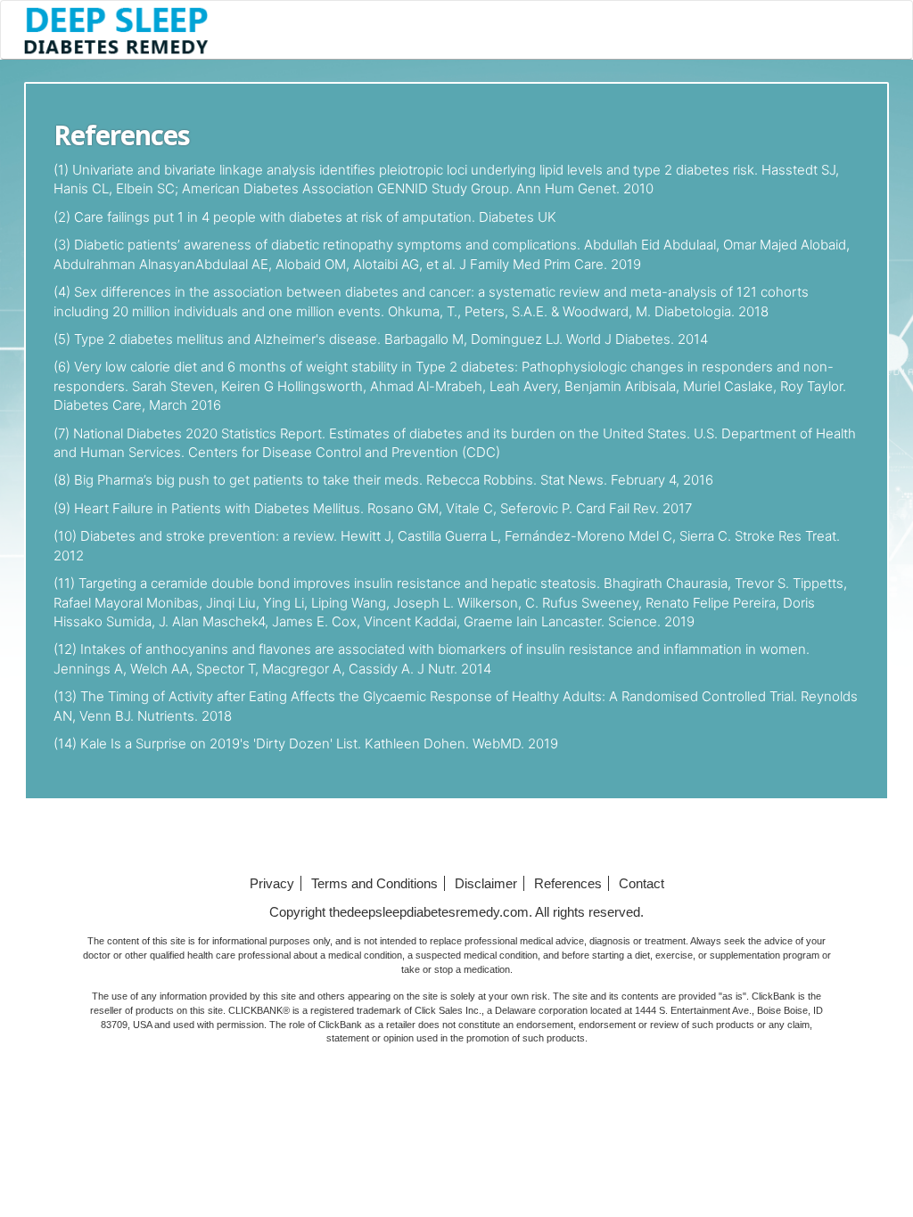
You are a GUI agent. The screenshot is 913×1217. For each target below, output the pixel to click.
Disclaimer (486, 883)
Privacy (272, 883)
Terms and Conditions (374, 883)
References (568, 883)
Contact (641, 883)
